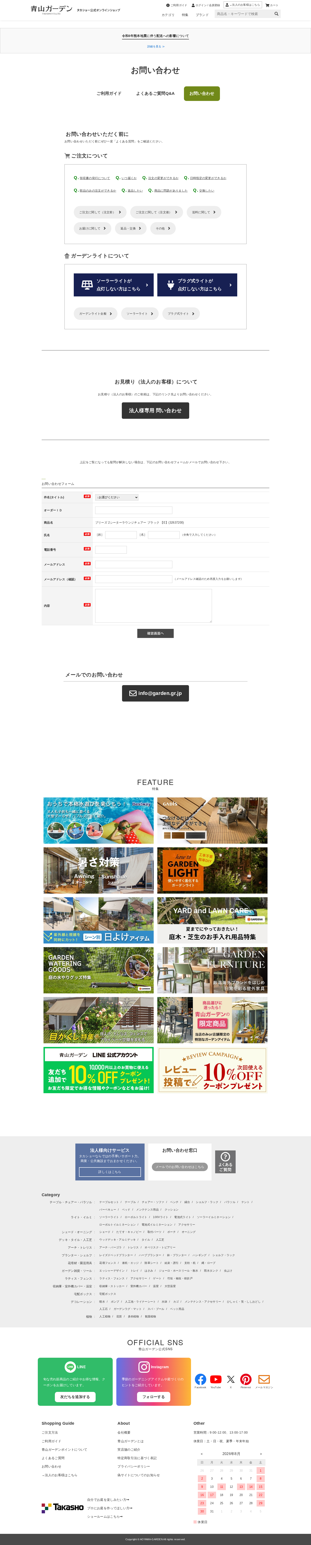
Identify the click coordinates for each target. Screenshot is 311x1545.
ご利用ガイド (51, 1441)
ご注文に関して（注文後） (154, 212)
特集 (185, 15)
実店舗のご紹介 (128, 1449)
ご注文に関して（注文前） (97, 212)
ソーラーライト (137, 313)
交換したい (206, 190)
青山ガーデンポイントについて (64, 1449)
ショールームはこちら (103, 1516)
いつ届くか (129, 178)
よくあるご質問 (53, 1458)
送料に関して (201, 212)
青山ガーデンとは (130, 1441)
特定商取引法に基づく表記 (137, 1458)
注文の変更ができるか (163, 178)
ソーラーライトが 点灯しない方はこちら (118, 284)
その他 (160, 228)
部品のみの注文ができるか (98, 190)
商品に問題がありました (171, 190)
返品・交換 (128, 228)
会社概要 (123, 1432)
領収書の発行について (95, 178)
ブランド (202, 15)
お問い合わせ (51, 1466)
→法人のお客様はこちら (60, 1475)
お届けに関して (89, 228)
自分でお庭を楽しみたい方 (106, 1499)
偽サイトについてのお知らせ (138, 1475)
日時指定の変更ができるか (208, 178)
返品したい (135, 190)
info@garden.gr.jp (159, 693)
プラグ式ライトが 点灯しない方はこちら (200, 284)
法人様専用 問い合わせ (155, 410)
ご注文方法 (50, 1432)
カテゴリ (168, 15)
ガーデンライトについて (100, 256)
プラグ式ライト (178, 313)
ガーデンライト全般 (93, 313)
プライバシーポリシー (133, 1466)
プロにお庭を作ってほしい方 (108, 1508)
